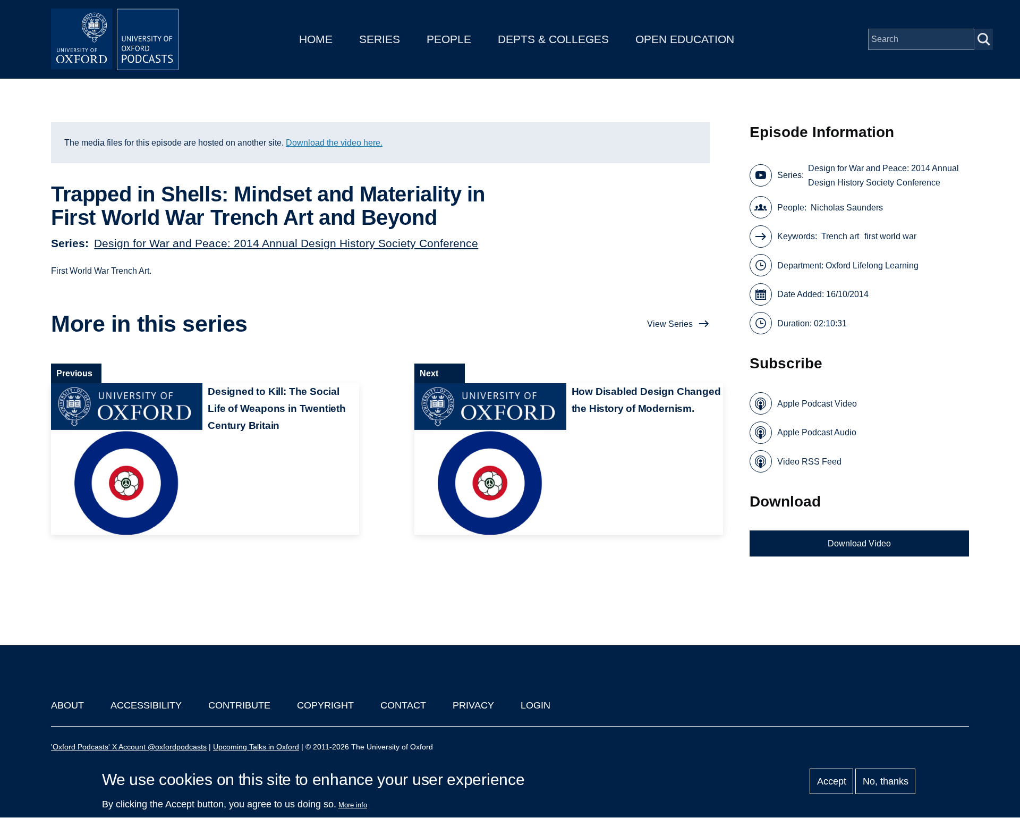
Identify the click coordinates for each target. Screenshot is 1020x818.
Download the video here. (334, 142)
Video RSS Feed (809, 461)
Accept (831, 781)
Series (379, 39)
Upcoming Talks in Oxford (256, 747)
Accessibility (146, 705)
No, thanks (885, 781)
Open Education (684, 39)
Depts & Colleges (553, 39)
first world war (890, 236)
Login (535, 705)
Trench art (840, 236)
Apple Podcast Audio (816, 432)
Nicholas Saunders (847, 207)
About (67, 705)
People (449, 39)
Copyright (325, 705)
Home (316, 39)
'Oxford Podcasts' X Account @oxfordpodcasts (129, 747)
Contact (403, 705)
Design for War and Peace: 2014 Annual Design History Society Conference (286, 243)
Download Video (859, 543)
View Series (670, 323)
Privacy (473, 705)
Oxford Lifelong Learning (872, 265)
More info (352, 805)
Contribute (239, 705)
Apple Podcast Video (817, 403)
